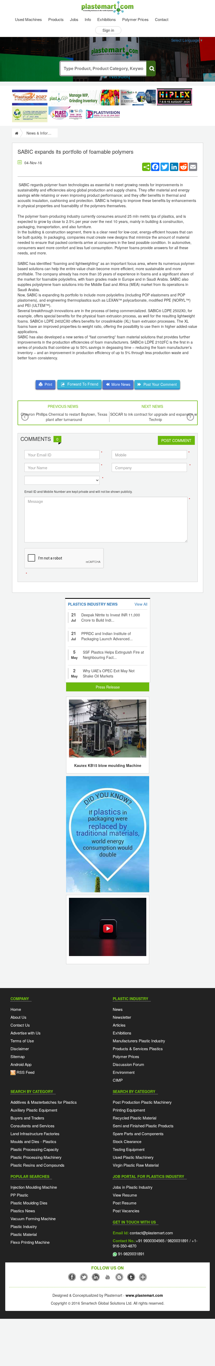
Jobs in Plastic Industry (133, 1187)
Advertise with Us (25, 1033)
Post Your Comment (159, 384)
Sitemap (17, 1056)
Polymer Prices (135, 19)
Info (88, 19)
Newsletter (122, 1017)
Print (47, 384)
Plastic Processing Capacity (34, 1149)
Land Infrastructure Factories (35, 1133)
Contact (161, 19)
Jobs (74, 19)
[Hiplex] (174, 96)
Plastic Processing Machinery (36, 1157)
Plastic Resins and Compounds (37, 1165)
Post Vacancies (126, 1210)
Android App (20, 1064)
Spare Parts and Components (138, 1133)
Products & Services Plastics (138, 1048)
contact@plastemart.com (151, 1232)
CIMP (118, 1080)
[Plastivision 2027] (102, 114)
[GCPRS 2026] (29, 114)
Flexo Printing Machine (30, 1242)
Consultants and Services (32, 1125)
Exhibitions (106, 19)
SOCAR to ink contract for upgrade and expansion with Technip (155, 417)
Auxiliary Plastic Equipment (33, 1110)
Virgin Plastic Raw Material (136, 1165)
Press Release (108, 687)
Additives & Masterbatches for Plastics (43, 1102)
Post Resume (124, 1202)
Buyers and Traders (27, 1117)
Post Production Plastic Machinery (142, 1102)
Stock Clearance (127, 1141)
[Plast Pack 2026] (66, 114)
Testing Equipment (128, 1149)
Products (56, 19)
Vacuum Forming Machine (33, 1218)
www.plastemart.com (144, 1295)
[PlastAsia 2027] (29, 97)
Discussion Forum (128, 1064)
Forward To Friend (81, 384)
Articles (119, 1025)
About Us (18, 1017)
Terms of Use (22, 1040)
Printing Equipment (129, 1110)
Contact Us (20, 1025)
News (118, 1009)
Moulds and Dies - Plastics (33, 1141)
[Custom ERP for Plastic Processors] (84, 97)
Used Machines (28, 19)
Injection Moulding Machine (33, 1187)
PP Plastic (19, 1195)
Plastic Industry (23, 1226)
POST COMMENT (176, 440)
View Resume (125, 1195)
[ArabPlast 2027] (138, 97)
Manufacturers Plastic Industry (139, 1040)
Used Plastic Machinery (133, 1157)
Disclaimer (19, 1048)
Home (15, 1009)
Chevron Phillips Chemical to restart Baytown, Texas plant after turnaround (64, 417)
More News (119, 384)
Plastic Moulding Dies (28, 1202)
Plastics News (22, 1210)
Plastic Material (23, 1234)
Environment (124, 1072)
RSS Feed (24, 1072)
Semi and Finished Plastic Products (143, 1125)
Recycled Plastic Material (134, 1117)
